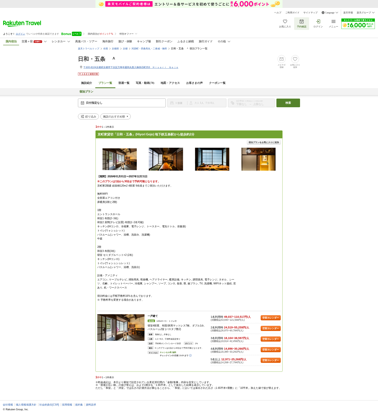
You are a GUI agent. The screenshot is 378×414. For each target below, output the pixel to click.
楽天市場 (348, 12)
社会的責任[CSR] (49, 404)
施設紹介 (86, 82)
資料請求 (91, 404)
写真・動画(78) (145, 82)
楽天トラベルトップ (88, 48)
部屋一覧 (124, 82)
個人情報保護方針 (26, 404)
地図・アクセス (170, 82)
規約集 (79, 404)
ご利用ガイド (292, 12)
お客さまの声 (194, 82)
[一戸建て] (121, 327)
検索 (288, 102)
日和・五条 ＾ (97, 59)
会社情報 (8, 404)
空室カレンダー (270, 318)
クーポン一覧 (217, 82)
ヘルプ (277, 12)
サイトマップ (310, 12)
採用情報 (67, 404)
